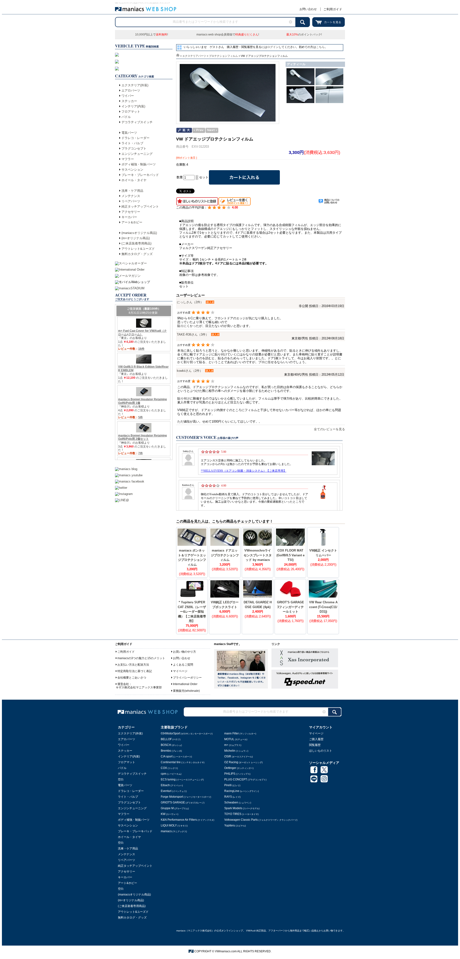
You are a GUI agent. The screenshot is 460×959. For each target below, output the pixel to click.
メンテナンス (130, 196)
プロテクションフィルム (223, 55)
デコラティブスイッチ (137, 122)
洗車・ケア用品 (132, 190)
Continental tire (182, 762)
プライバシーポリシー (187, 677)
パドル (126, 117)
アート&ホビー (131, 222)
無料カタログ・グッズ (137, 254)
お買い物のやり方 (184, 651)
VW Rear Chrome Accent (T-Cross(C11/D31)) (323, 606)
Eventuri (174, 791)
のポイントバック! (304, 34)
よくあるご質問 (183, 664)
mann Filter (240, 733)
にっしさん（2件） (190, 302)
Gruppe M (175, 808)
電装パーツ (129, 132)
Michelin (236, 750)
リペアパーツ (130, 201)
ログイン (273, 47)
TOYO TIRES (241, 814)
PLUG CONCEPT (245, 779)
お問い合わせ (308, 9)
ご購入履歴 (316, 739)
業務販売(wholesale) (186, 690)
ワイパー (127, 96)
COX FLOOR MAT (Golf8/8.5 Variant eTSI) (290, 555)
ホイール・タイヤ (133, 180)
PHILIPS (237, 773)
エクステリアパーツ (194, 55)
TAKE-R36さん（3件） (193, 334)
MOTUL (235, 739)
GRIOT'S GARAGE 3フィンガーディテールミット (290, 606)
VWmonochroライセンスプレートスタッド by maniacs (258, 555)
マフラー (127, 159)
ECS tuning (182, 779)
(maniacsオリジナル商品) (139, 233)
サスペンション (132, 169)
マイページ (180, 671)
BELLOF (170, 739)
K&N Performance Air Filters (187, 819)
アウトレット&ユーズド (138, 248)
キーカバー (129, 217)
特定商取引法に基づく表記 (134, 671)
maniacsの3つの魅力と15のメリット (141, 658)
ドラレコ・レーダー (135, 138)
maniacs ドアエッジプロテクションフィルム (225, 555)
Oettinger (238, 768)
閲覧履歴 (315, 745)
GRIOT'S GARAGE (182, 802)
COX (169, 768)
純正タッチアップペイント (140, 206)
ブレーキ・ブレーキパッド (140, 175)
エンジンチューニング (137, 154)
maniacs (174, 831)
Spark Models (241, 808)
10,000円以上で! (151, 34)
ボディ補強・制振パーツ (138, 164)
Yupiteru (235, 825)
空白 (121, 779)
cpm (171, 773)
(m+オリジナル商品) (135, 238)
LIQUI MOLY (174, 825)
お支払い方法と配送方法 (133, 664)
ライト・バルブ (132, 143)
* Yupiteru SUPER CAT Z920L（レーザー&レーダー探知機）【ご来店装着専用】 (192, 611)
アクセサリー (130, 212)
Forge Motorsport (186, 796)
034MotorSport (187, 733)
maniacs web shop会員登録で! (227, 34)
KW (169, 814)
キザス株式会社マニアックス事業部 (139, 687)
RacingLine (241, 791)
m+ (232, 745)
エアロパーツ (130, 90)
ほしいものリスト (320, 750)
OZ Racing (243, 762)
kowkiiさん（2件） (190, 370)
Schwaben (237, 802)
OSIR (238, 756)
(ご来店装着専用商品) (136, 243)
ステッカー (129, 101)
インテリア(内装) (133, 106)
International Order (185, 684)
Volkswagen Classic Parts (260, 819)
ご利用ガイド (332, 9)
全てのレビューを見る (329, 429)
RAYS (232, 796)
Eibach (172, 785)
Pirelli (232, 785)
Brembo (171, 750)
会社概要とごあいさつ (131, 677)
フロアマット (130, 111)
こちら (320, 47)
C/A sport (176, 756)
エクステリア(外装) (134, 85)
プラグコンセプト (133, 148)
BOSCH (171, 745)
